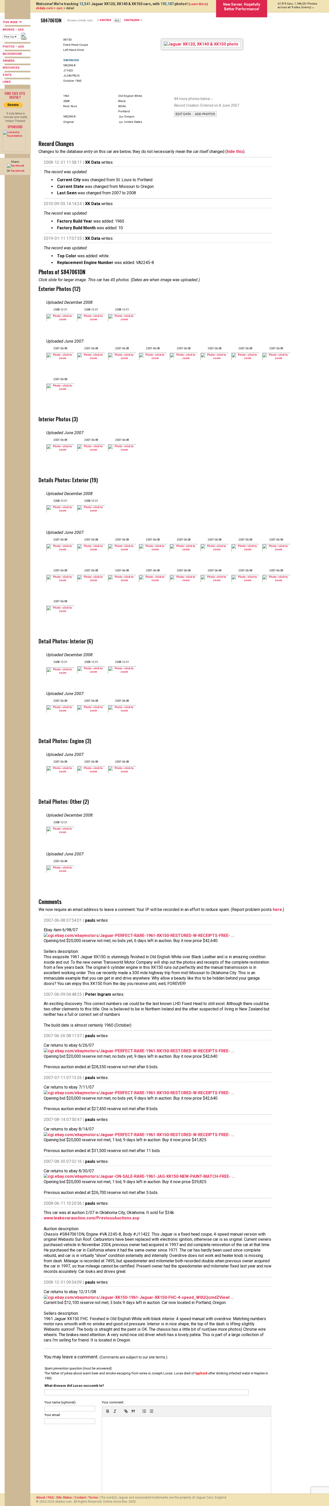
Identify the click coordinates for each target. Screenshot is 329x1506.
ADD (21, 29)
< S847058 (104, 20)
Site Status (64, 1497)
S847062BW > (133, 20)
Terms (93, 1497)
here (277, 909)
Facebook (17, 170)
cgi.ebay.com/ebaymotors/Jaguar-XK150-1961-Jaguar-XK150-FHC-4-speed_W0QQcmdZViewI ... (141, 1297)
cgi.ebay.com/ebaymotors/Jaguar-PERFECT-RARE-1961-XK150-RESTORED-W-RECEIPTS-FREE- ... (141, 935)
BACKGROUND (12, 54)
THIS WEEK (10, 22)
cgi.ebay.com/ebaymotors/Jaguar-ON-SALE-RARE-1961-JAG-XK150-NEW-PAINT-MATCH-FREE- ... (141, 1176)
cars (59, 8)
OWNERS (9, 60)
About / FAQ (45, 1497)
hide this (235, 151)
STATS (7, 75)
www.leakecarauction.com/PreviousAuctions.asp (91, 1218)
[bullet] (151, 1411)
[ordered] (144, 1411)
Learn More (198, 4)
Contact (80, 1497)
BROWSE (8, 29)
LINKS (7, 82)
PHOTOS (9, 46)
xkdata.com (44, 8)
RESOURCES (11, 67)
